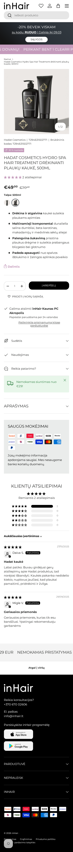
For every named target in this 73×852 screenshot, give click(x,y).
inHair (15, 833)
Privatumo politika (45, 839)
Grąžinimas (26, 839)
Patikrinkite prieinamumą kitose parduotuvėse (39, 324)
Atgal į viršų (36, 667)
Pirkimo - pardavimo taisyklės (19, 842)
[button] (58, 6)
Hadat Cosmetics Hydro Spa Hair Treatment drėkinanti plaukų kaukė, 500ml (36, 63)
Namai (7, 59)
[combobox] (36, 15)
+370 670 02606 (15, 704)
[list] (36, 101)
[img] (13, 547)
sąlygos (36, 39)
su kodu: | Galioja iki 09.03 (36, 32)
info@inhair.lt (13, 716)
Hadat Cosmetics (15, 139)
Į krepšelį (49, 285)
